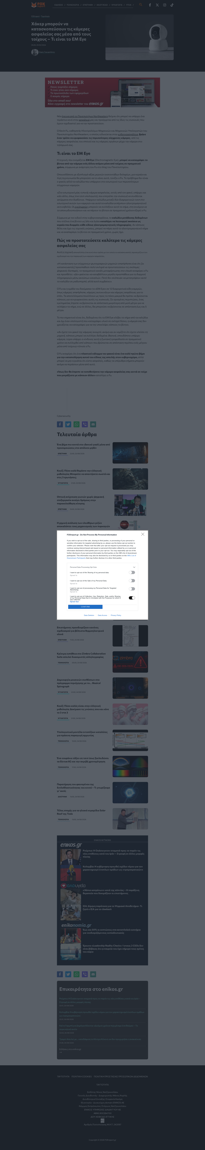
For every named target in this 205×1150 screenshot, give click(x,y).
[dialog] (102, 575)
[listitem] (102, 567)
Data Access (102, 615)
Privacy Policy (116, 615)
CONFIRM (85, 607)
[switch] (132, 572)
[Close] (143, 535)
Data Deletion (89, 615)
